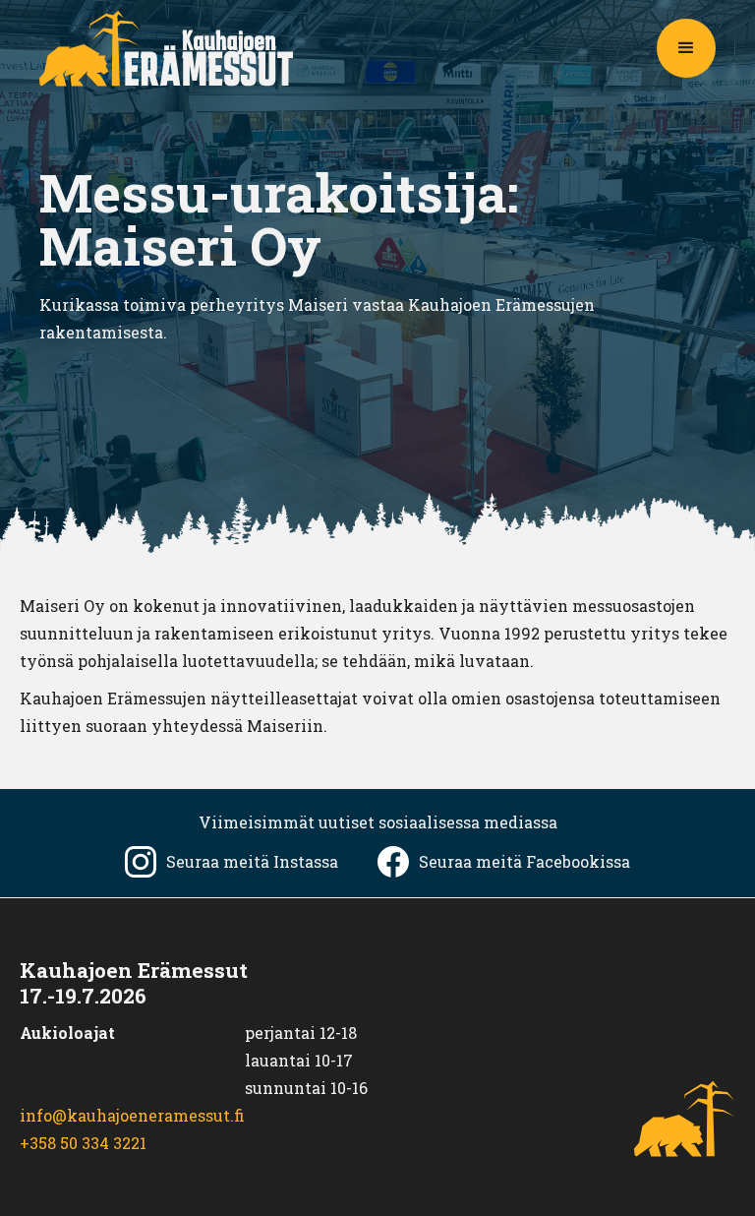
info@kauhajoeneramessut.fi (132, 1115)
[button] (686, 48)
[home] (166, 48)
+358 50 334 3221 (83, 1142)
